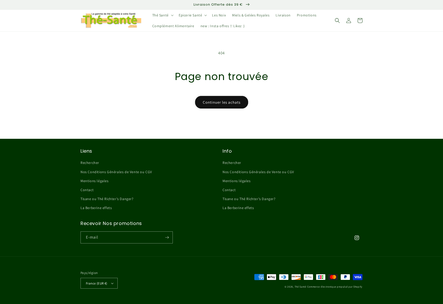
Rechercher (89, 162)
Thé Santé (300, 286)
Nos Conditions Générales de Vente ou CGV (116, 172)
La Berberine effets (96, 207)
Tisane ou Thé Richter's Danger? (107, 199)
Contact (87, 190)
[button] (162, 15)
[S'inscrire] (167, 237)
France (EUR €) (96, 283)
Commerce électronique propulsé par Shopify (335, 286)
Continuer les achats (221, 102)
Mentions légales (94, 181)
